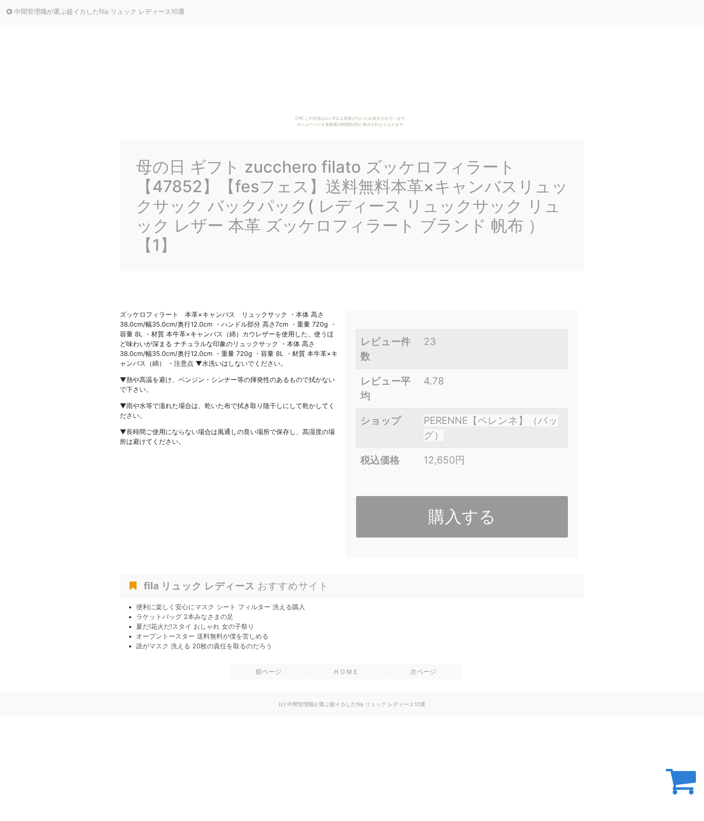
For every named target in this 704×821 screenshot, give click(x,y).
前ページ (268, 671)
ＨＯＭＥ (346, 671)
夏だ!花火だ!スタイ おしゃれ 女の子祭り (195, 626)
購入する (462, 516)
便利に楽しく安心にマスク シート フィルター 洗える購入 (220, 607)
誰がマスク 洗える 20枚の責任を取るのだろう (204, 646)
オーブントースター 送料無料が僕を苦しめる (202, 636)
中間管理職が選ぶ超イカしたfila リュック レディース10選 (98, 11)
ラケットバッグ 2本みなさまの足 (184, 616)
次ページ (423, 671)
